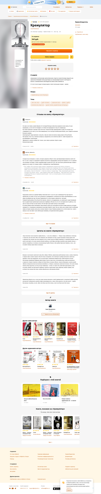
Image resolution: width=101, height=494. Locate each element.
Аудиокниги (21, 11)
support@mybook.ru (34, 488)
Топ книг (53, 11)
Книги (12, 11)
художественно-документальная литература (57, 105)
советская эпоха (35, 102)
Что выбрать (56, 7)
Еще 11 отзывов (50, 223)
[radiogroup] (52, 69)
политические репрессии (37, 105)
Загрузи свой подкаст (74, 11)
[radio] (46, 69)
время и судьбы (66, 102)
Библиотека (69, 7)
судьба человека (45, 102)
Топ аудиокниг (62, 11)
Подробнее (68, 488)
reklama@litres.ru (45, 488)
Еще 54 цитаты (50, 293)
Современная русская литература (39, 95)
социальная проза (55, 102)
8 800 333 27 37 (24, 488)
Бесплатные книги (32, 11)
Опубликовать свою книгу (81, 34)
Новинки (44, 11)
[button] (77, 332)
